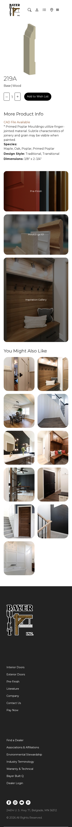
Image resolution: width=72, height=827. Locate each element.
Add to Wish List (38, 96)
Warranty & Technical (19, 769)
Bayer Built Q (15, 776)
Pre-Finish (12, 681)
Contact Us (13, 703)
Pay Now (12, 710)
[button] (58, 10)
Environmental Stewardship (24, 754)
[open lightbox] (19, 374)
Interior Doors (15, 667)
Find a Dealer (14, 740)
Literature (12, 688)
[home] (14, 10)
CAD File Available (17, 122)
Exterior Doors (15, 674)
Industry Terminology (20, 761)
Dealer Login (14, 783)
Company (12, 696)
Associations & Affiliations (22, 747)
